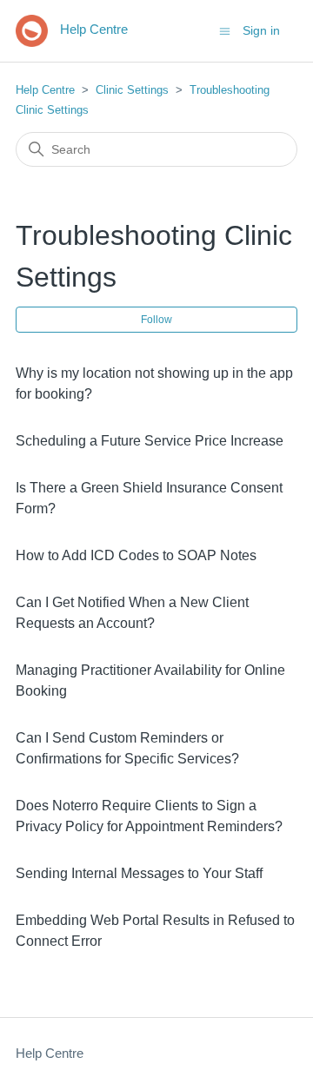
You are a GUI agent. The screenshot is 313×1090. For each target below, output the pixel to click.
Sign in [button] (261, 30)
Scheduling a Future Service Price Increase (149, 440)
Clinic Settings (132, 89)
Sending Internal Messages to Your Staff (139, 873)
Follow (156, 320)
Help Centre (45, 89)
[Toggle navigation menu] (224, 30)
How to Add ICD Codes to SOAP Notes (136, 555)
